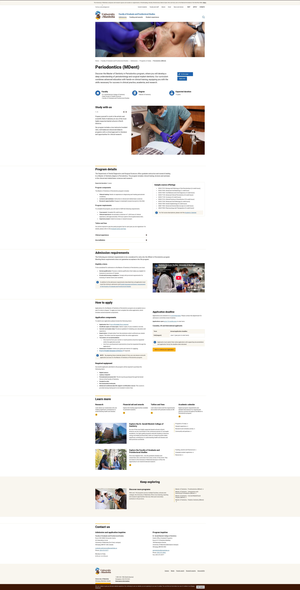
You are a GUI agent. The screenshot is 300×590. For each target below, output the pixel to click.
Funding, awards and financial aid (185, 450)
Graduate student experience (183, 452)
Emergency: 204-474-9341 (122, 579)
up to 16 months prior (170, 321)
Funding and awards (136, 17)
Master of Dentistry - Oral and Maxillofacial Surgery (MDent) (188, 496)
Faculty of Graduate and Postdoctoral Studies (137, 14)
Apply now (182, 78)
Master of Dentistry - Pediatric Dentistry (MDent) (189, 500)
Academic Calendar (190, 212)
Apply (195, 7)
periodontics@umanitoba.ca (161, 550)
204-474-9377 (104, 550)
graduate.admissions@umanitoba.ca (106, 548)
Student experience (152, 17)
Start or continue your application (164, 349)
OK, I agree (200, 587)
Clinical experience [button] (102, 235)
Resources (178, 455)
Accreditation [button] (100, 240)
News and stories (178, 7)
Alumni (163, 7)
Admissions (123, 17)
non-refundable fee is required (119, 324)
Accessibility (201, 571)
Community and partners (182, 431)
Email (169, 7)
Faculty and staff (154, 7)
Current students (142, 7)
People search (180, 571)
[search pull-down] (203, 17)
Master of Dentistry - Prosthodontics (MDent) (188, 489)
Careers (167, 571)
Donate (202, 7)
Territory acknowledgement (102, 7)
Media (172, 571)
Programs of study (145, 61)
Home (97, 61)
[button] (123, 112)
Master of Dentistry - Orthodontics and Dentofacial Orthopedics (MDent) (186, 492)
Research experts (191, 571)
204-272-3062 (161, 552)
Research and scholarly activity (184, 428)
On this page (184, 74)
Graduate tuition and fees (118, 229)
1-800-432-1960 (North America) (124, 577)
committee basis (176, 315)
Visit (188, 7)
